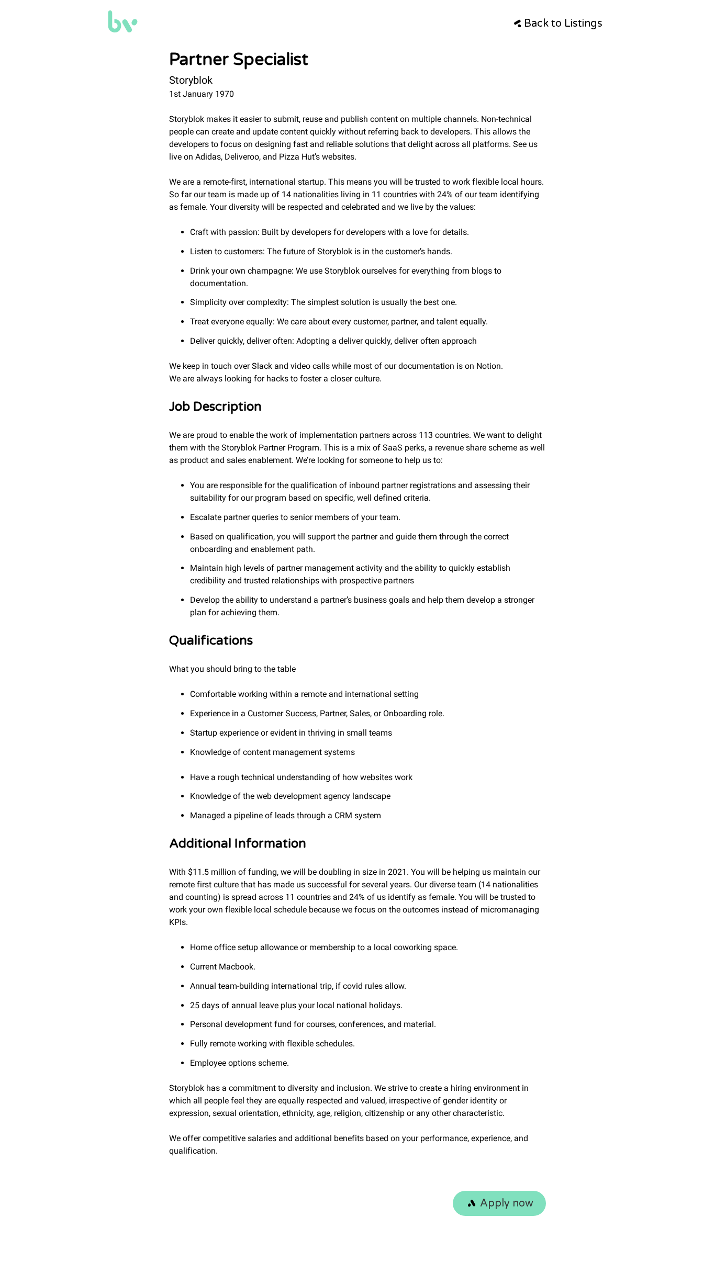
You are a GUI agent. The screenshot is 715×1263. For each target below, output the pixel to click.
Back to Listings (563, 23)
